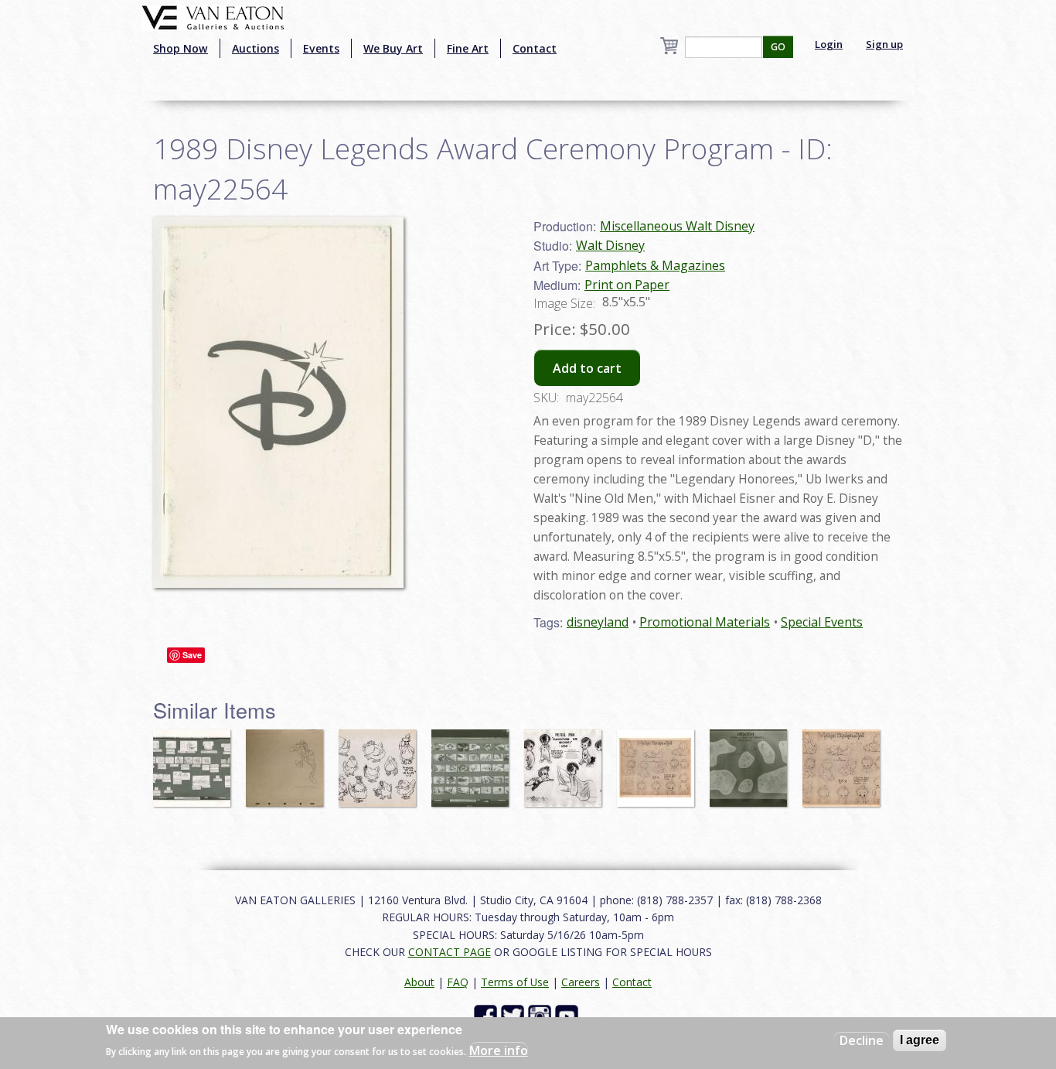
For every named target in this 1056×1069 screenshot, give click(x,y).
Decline (862, 1040)
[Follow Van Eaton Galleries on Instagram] (541, 1015)
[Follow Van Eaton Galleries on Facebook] (487, 1015)
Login (829, 44)
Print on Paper (626, 284)
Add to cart (587, 368)
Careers (580, 982)
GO (778, 46)
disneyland (597, 621)
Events (321, 48)
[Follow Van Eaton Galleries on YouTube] (568, 1015)
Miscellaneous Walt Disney (677, 225)
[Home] (212, 16)
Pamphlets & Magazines (655, 265)
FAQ (457, 982)
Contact (535, 48)
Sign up (884, 44)
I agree (919, 1040)
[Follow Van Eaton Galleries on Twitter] (514, 1015)
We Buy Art (393, 48)
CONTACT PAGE (449, 951)
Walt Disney (610, 245)
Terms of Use (515, 982)
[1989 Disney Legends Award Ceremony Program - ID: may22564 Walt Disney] (278, 400)
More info (498, 1050)
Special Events (822, 621)
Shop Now (180, 48)
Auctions (255, 48)
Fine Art (468, 48)
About (419, 982)
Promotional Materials (704, 621)
